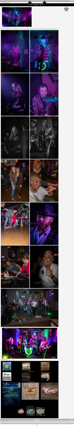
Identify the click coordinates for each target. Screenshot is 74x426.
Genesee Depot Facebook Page (19, 29)
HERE (5, 28)
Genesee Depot (19, 28)
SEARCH (53, 2)
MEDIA (35, 2)
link (45, 29)
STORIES (24, 2)
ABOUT (50, 2)
